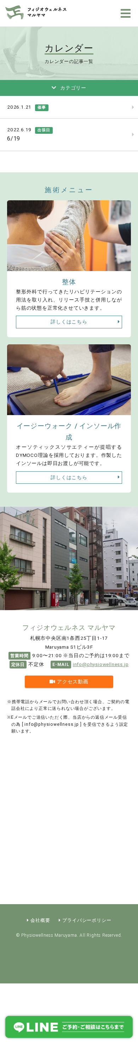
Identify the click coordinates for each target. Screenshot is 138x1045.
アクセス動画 (72, 681)
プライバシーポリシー (86, 920)
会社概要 (40, 920)
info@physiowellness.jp (101, 664)
